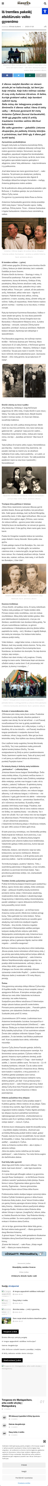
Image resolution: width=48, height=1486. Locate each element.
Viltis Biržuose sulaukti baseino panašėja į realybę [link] (21, 1349)
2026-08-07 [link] (18, 1321)
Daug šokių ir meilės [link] (20, 1300)
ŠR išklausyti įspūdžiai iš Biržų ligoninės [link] (24, 1416)
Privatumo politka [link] (24, 1483)
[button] (44, 1441)
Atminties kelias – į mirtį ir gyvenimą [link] (26, 1309)
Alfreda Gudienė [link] (15, 26)
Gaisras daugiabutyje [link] (10, 1345)
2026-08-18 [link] (18, 1294)
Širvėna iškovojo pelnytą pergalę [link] (14, 1337)
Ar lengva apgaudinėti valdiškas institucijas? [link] (29, 1291)
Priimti (24, 1465)
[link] (45, 11)
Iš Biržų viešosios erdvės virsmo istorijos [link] (17, 1353)
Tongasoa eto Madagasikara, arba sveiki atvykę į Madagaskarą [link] (17, 1402)
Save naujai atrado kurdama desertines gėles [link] (29, 1318)
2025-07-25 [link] (29, 26)
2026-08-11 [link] (18, 1312)
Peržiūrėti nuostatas (24, 1478)
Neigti (24, 1471)
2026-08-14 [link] (18, 1303)
